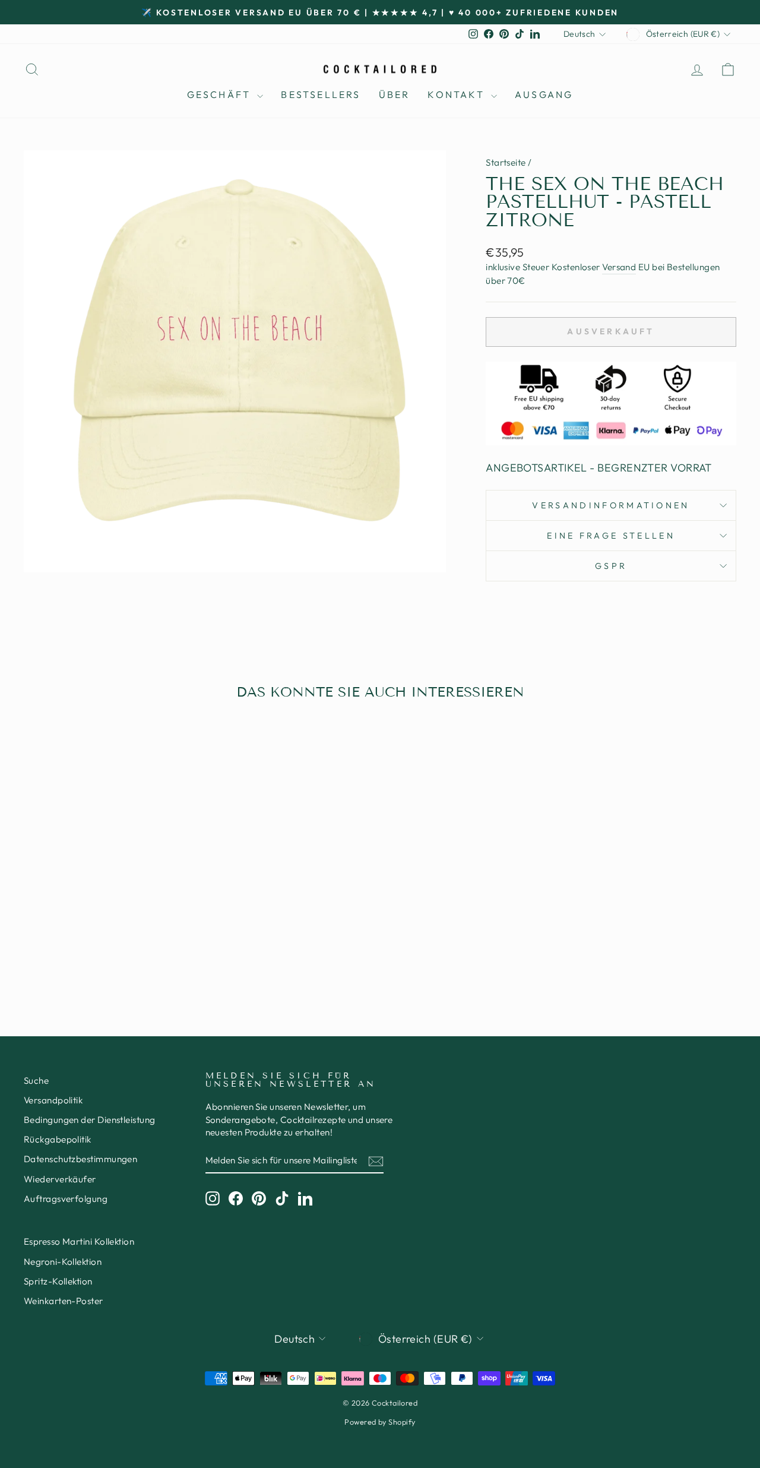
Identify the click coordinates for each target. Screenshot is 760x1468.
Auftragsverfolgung (65, 1198)
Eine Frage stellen (611, 535)
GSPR (611, 566)
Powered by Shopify (379, 1421)
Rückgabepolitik (57, 1139)
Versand (619, 267)
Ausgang (544, 94)
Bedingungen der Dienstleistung (90, 1119)
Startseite (506, 162)
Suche (36, 1080)
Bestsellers (320, 94)
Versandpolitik (53, 1100)
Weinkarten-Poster (63, 1300)
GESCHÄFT (221, 94)
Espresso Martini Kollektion (79, 1241)
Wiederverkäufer (60, 1179)
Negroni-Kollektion (63, 1261)
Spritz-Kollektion (58, 1281)
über (394, 94)
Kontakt (458, 94)
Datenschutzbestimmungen (80, 1159)
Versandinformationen (610, 505)
